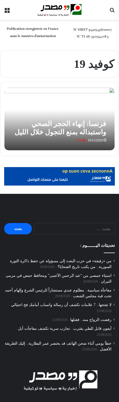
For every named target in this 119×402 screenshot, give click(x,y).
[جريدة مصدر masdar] (59, 10)
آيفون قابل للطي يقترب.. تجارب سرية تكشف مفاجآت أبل (65, 328)
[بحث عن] (112, 12)
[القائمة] (7, 12)
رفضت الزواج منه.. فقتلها (91, 320)
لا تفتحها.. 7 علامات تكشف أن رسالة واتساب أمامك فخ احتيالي (61, 305)
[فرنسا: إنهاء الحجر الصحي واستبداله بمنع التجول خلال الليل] (59, 119)
